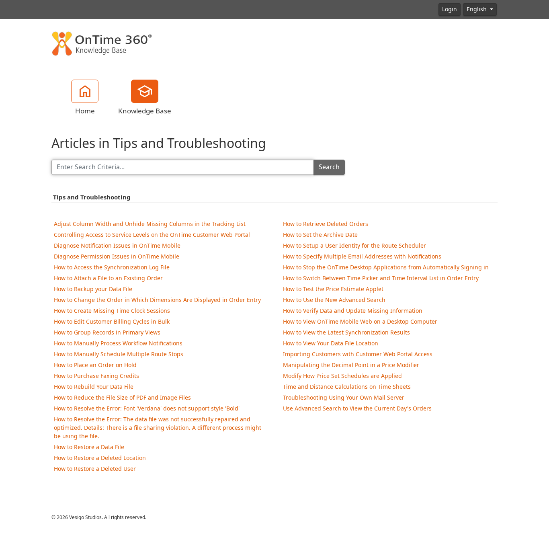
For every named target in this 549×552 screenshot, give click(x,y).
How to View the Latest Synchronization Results (346, 332)
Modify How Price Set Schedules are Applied (342, 376)
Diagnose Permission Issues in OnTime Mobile (116, 256)
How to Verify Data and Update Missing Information (352, 310)
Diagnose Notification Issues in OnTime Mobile (117, 245)
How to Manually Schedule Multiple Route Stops (118, 354)
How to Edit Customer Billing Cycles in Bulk (112, 321)
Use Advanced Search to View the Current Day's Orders (357, 408)
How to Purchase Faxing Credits (96, 376)
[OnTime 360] (101, 43)
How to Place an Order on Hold (95, 365)
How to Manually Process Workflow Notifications (118, 343)
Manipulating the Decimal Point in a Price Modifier (351, 365)
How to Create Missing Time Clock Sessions (112, 310)
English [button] (477, 9)
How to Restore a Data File (89, 447)
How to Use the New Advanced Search (334, 300)
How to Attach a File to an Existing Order (108, 278)
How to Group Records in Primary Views (107, 332)
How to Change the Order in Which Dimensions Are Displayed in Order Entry (157, 300)
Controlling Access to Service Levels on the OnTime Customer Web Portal (152, 234)
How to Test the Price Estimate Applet (333, 289)
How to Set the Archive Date (320, 234)
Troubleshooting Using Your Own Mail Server (343, 397)
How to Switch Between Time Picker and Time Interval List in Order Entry (381, 278)
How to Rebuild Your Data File (93, 386)
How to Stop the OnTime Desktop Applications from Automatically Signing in (386, 267)
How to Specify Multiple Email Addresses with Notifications (362, 256)
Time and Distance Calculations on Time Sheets (347, 386)
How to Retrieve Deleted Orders (325, 224)
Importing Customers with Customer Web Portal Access (357, 354)
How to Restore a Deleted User (95, 468)
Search (329, 167)
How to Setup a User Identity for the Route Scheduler (354, 245)
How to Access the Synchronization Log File (112, 267)
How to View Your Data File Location (330, 343)
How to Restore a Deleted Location (100, 458)
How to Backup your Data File (93, 289)
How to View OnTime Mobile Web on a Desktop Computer (360, 321)
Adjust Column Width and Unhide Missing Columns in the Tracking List (150, 224)
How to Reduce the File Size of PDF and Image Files (122, 397)
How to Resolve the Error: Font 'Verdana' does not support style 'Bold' (147, 408)
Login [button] (449, 9)
